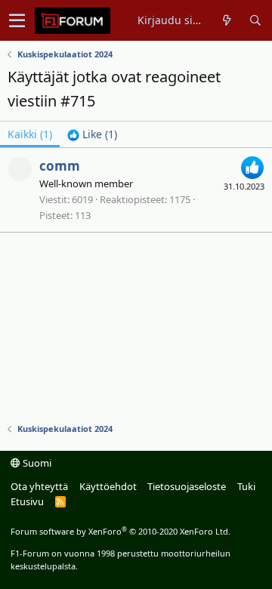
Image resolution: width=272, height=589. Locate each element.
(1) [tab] (30, 134)
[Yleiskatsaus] (227, 20)
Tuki (246, 486)
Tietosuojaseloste (186, 486)
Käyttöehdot (108, 486)
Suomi (35, 463)
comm (59, 165)
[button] (17, 20)
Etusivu (27, 501)
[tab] (92, 134)
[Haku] (255, 20)
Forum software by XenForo (120, 531)
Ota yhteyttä (39, 486)
